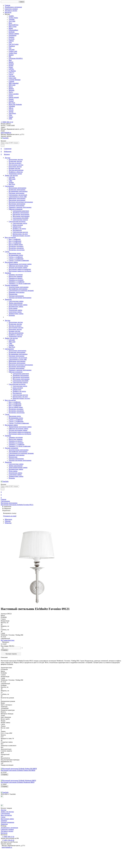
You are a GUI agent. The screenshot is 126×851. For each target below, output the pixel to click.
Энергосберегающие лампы (18, 305)
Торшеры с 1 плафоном (16, 282)
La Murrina (12, 71)
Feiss (10, 42)
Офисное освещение (15, 209)
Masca (11, 87)
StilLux (11, 108)
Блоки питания (18, 225)
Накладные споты (15, 253)
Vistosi (11, 117)
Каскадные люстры (15, 166)
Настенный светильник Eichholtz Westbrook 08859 (17, 782)
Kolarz (11, 67)
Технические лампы (15, 310)
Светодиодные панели (20, 220)
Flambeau (12, 46)
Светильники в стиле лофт (18, 196)
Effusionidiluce (13, 30)
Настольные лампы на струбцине (20, 271)
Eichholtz (12, 32)
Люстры (7, 158)
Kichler (11, 65)
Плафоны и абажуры (16, 172)
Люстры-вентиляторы (16, 170)
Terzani (11, 111)
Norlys (11, 92)
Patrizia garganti (14, 97)
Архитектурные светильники (18, 287)
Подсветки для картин (16, 248)
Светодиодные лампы (16, 301)
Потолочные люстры (16, 159)
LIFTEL (11, 69)
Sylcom (11, 110)
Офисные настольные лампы (18, 266)
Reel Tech (12, 103)
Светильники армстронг (21, 211)
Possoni (11, 99)
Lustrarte (11, 81)
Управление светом (15, 173)
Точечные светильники (16, 205)
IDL (10, 56)
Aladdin (11, 16)
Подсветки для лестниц (17, 250)
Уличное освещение (11, 285)
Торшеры (8, 273)
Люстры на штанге (15, 163)
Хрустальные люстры (16, 165)
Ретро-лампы (13, 308)
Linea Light (12, 78)
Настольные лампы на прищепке (20, 269)
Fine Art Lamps (13, 44)
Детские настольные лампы (18, 267)
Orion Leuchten (14, 94)
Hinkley (11, 55)
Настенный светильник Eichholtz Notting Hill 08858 (18, 770)
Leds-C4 (11, 72)
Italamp (11, 62)
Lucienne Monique (14, 79)
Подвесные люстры (15, 161)
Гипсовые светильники (16, 193)
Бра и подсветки (10, 237)
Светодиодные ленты (20, 223)
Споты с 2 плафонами (16, 258)
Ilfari (10, 60)
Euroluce (11, 37)
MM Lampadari (14, 83)
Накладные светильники (17, 200)
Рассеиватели (17, 230)
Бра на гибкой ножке (16, 244)
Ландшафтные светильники (18, 289)
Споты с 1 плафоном (16, 257)
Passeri (11, 95)
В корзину (4, 650)
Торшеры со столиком (16, 280)
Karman (11, 64)
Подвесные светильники (17, 189)
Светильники (9, 186)
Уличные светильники (16, 296)
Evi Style (11, 39)
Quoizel (11, 101)
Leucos (11, 74)
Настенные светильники (17, 204)
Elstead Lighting (14, 33)
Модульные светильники (21, 216)
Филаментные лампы (16, 306)
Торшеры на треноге (15, 278)
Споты (7, 251)
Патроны (12, 315)
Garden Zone (13, 53)
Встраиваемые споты (16, 255)
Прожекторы (13, 294)
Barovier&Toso (13, 25)
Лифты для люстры (11, 175)
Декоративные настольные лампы (20, 264)
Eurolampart (12, 35)
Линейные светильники (21, 212)
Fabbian (11, 41)
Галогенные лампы (15, 312)
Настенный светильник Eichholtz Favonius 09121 (17, 505)
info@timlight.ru (6, 132)
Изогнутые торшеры (15, 276)
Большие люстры (14, 168)
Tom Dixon (12, 113)
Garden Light (13, 51)
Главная (7, 5)
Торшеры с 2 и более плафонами (20, 283)
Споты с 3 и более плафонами (19, 260)
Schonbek (12, 106)
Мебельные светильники (17, 198)
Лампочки (8, 299)
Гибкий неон (17, 227)
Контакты (8, 12)
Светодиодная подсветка (17, 221)
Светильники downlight (20, 218)
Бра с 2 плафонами (15, 241)
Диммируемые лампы (16, 313)
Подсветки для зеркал (16, 246)
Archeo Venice (13, 17)
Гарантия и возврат (11, 9)
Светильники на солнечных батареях (21, 290)
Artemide (11, 19)
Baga (10, 23)
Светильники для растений (18, 195)
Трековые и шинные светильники (20, 207)
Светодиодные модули (20, 232)
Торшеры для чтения (16, 274)
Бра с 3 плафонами (15, 243)
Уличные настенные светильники (20, 297)
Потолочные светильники (17, 188)
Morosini (11, 90)
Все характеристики (7, 640)
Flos (10, 48)
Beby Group (12, 26)
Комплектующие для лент (21, 235)
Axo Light (12, 21)
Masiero (11, 88)
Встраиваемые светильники (18, 191)
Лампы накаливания (15, 303)
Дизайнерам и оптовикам (13, 7)
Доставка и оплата (11, 10)
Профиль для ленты (19, 228)
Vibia (10, 115)
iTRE (10, 118)
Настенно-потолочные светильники (21, 202)
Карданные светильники (21, 214)
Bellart (11, 28)
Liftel (10, 181)
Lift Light (12, 76)
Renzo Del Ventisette (15, 104)
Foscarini (11, 49)
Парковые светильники (16, 292)
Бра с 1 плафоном (14, 239)
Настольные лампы (11, 262)
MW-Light (12, 85)
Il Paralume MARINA (16, 58)
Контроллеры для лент (20, 234)
